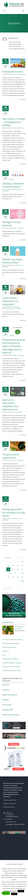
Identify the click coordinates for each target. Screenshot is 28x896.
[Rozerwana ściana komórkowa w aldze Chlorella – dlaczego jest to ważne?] (17, 331)
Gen (4, 655)
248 (18, 577)
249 (22, 577)
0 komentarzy (21, 74)
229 (22, 569)
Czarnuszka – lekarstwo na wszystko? (10, 301)
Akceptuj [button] (21, 891)
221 (22, 561)
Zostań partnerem (9, 807)
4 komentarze (17, 308)
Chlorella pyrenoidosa (10, 643)
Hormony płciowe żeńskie (12, 639)
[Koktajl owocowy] (17, 63)
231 (15, 573)
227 (13, 569)
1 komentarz (20, 228)
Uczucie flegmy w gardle (11, 663)
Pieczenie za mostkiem (11, 667)
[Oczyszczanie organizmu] (17, 446)
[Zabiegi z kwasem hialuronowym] (17, 175)
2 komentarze (20, 128)
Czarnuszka (6, 705)
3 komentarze (18, 412)
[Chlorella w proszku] (8, 630)
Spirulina (5, 685)
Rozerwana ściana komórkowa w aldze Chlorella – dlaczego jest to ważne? (13, 346)
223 (13, 565)
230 (10, 573)
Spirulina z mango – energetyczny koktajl (13, 122)
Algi (13, 412)
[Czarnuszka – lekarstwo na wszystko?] (17, 289)
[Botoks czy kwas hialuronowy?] (17, 251)
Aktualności (8, 622)
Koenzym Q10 (7, 710)
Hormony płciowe (9, 647)
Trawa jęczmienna (16, 518)
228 (18, 569)
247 (13, 577)
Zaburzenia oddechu (10, 659)
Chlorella (14, 355)
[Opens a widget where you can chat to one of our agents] (6, 893)
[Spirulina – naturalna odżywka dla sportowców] (17, 391)
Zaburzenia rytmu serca (11, 670)
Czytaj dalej (23, 99)
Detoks (13, 460)
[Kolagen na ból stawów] (17, 214)
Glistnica (5, 651)
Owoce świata (13, 74)
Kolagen (14, 228)
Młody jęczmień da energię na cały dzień (13, 512)
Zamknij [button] (14, 893)
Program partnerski (9, 803)
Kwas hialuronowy (16, 189)
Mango (13, 128)
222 (8, 565)
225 (22, 565)
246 (8, 577)
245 (22, 573)
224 (18, 565)
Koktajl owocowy (12, 71)
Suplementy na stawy (10, 715)
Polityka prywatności (9, 800)
